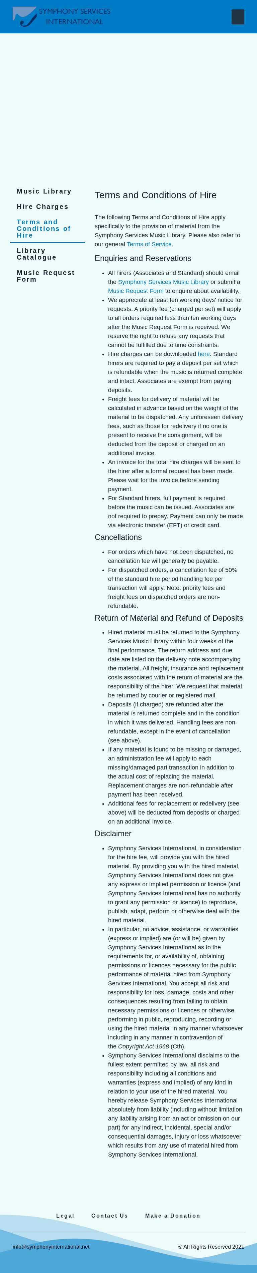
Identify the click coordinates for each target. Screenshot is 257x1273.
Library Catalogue (37, 254)
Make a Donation (173, 1216)
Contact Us (109, 1216)
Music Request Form (46, 276)
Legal (65, 1216)
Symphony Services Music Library (163, 282)
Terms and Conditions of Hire (44, 228)
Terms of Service (149, 244)
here (204, 354)
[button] (238, 16)
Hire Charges (43, 206)
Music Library (44, 191)
